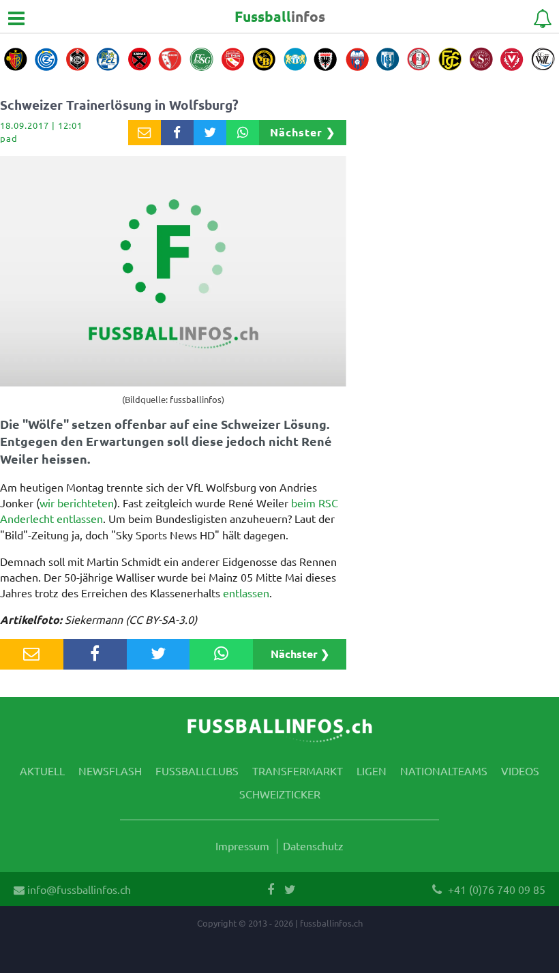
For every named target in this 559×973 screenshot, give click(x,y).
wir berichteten (77, 502)
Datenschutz (313, 845)
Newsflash (110, 770)
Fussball (280, 16)
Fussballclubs (197, 770)
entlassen (246, 592)
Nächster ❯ (302, 132)
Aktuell (42, 770)
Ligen (372, 770)
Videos (520, 770)
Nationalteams (443, 770)
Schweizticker (279, 793)
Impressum (242, 845)
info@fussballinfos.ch (78, 889)
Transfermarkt (297, 770)
